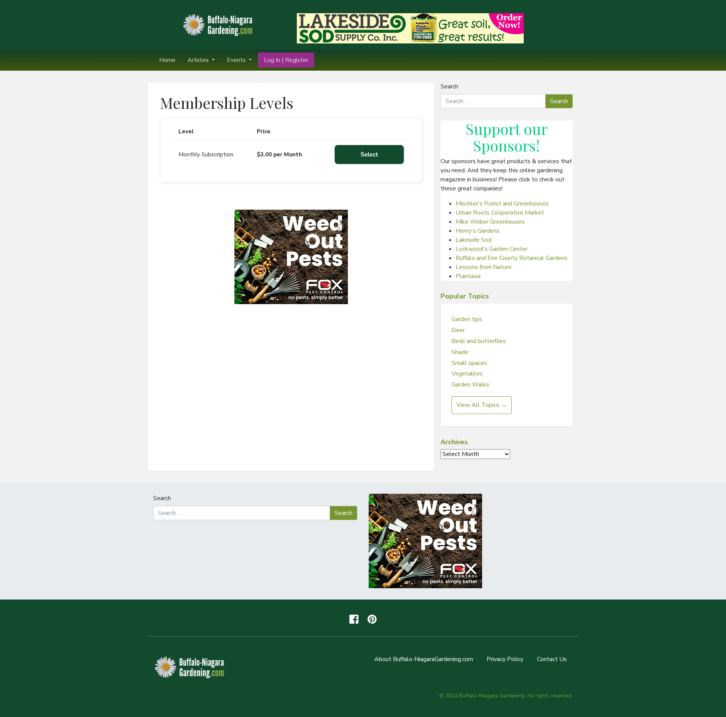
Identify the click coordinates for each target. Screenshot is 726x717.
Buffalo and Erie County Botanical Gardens (512, 258)
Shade (459, 352)
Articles (199, 60)
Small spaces (469, 363)
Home (167, 60)
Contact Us (552, 659)
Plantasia (468, 276)
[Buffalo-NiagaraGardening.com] (219, 24)
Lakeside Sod (474, 240)
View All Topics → (481, 405)
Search (449, 86)
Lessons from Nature (484, 267)
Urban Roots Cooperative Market (500, 213)
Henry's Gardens (478, 231)
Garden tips (466, 319)
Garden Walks (470, 384)
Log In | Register (286, 60)
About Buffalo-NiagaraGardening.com (423, 659)
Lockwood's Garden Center (491, 249)
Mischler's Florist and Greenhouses (502, 203)
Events (237, 60)
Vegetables (467, 373)
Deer (458, 330)
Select (369, 154)
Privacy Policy (505, 659)
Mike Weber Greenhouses (490, 222)
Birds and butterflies (478, 341)
